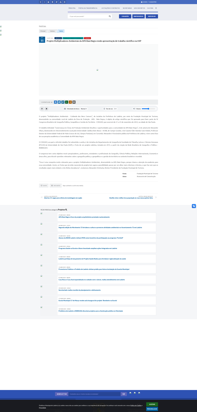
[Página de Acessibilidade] (65, 2)
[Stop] (46, 109)
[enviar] (124, 394)
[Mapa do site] (61, 2)
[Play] (42, 109)
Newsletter (62, 394)
